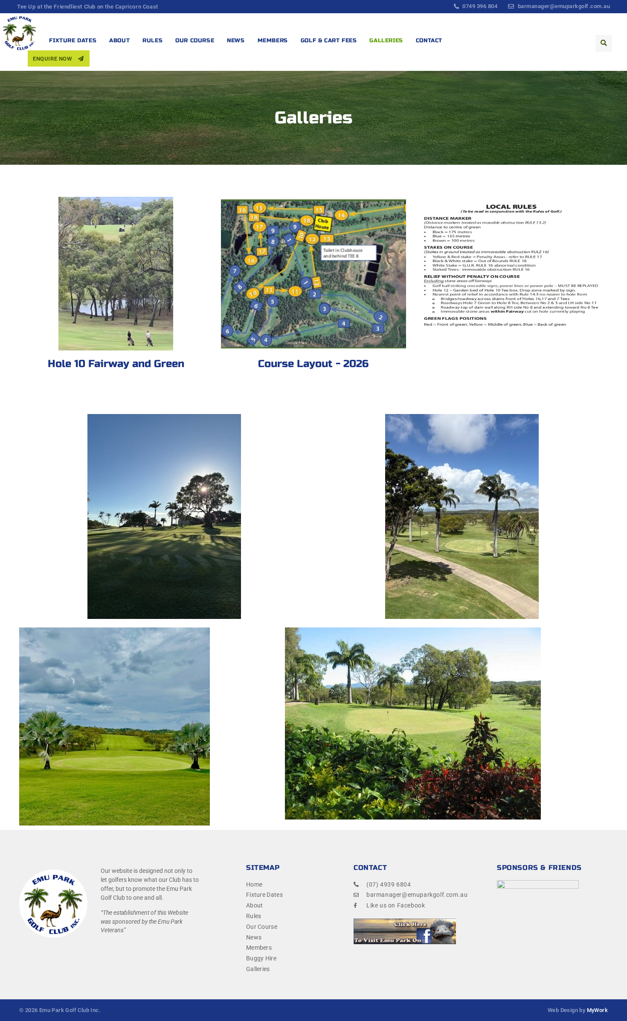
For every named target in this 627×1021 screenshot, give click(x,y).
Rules (152, 40)
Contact (429, 40)
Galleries (386, 40)
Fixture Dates (72, 40)
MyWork (597, 1010)
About (119, 40)
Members (273, 40)
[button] (603, 43)
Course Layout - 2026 (313, 364)
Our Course (194, 40)
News (235, 40)
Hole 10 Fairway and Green (116, 364)
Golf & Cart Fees (329, 40)
